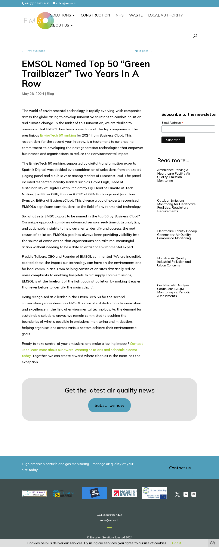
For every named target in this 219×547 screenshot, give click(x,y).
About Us (59, 25)
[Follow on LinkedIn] (185, 494)
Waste (136, 15)
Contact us (180, 467)
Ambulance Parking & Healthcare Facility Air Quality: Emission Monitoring (173, 175)
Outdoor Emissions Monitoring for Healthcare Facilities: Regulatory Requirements (176, 205)
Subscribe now (109, 405)
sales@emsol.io (109, 520)
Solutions (60, 15)
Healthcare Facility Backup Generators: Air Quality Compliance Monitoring (177, 234)
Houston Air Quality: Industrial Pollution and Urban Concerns (174, 261)
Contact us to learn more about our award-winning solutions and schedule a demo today (82, 349)
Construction (95, 15)
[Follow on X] (177, 494)
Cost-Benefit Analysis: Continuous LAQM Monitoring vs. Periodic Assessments (173, 290)
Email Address (172, 123)
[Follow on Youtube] (193, 494)
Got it (176, 543)
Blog (50, 93)
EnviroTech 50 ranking (58, 135)
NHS (120, 15)
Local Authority (165, 15)
